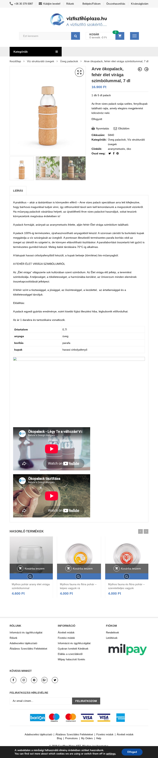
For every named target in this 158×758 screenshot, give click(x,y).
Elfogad (132, 752)
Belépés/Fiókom (91, 3)
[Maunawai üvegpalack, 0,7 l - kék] (146, 69)
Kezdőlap (15, 61)
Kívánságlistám (139, 3)
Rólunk (70, 3)
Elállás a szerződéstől (70, 654)
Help (98, 738)
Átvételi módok (66, 632)
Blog (59, 738)
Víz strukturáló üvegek (40, 61)
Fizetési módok (66, 637)
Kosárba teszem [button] (35, 568)
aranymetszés (116, 148)
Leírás (18, 190)
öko (129, 148)
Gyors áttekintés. (31, 576)
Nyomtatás (102, 128)
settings (110, 754)
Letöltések (112, 637)
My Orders (87, 738)
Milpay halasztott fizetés (71, 659)
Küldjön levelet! (52, 3)
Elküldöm (123, 128)
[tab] (18, 190)
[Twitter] (110, 153)
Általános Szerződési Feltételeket (28, 648)
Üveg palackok (69, 61)
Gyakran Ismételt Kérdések (73, 648)
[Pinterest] (117, 153)
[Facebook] (114, 153)
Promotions (71, 738)
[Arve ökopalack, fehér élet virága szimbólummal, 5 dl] (140, 69)
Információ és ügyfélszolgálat (26, 632)
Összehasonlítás (115, 3)
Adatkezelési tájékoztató (23, 643)
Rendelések (112, 632)
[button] (79, 72)
